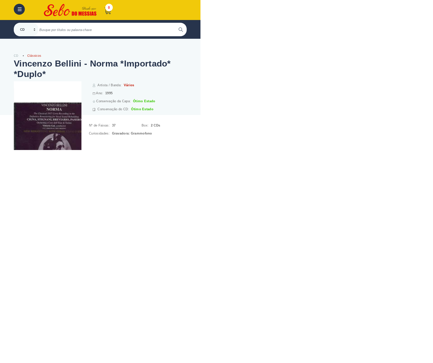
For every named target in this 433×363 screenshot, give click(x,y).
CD (16, 56)
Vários (129, 85)
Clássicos (34, 56)
